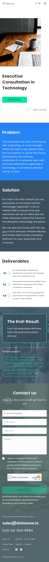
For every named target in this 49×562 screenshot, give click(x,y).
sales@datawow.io (20, 523)
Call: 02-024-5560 (17, 530)
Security (18, 544)
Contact (5, 549)
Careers (28, 544)
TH (39, 3)
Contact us (14, 99)
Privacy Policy (7, 544)
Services (18, 539)
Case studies (30, 539)
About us (5, 539)
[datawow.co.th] (8, 3)
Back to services (40, 110)
